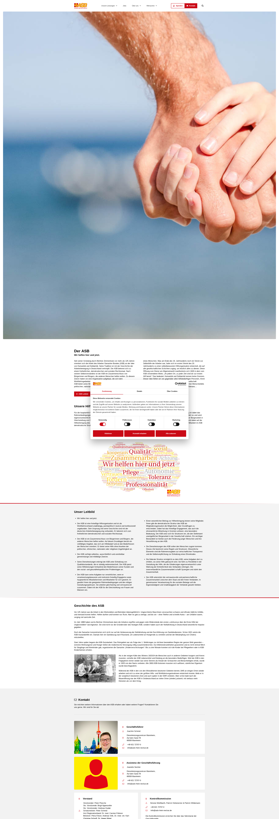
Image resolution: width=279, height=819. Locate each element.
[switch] (127, 424)
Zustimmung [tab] (107, 391)
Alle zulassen (171, 433)
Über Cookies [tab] (172, 391)
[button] (202, 5)
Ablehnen (108, 433)
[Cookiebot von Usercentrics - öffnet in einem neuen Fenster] (176, 384)
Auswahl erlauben (139, 433)
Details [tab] (139, 391)
